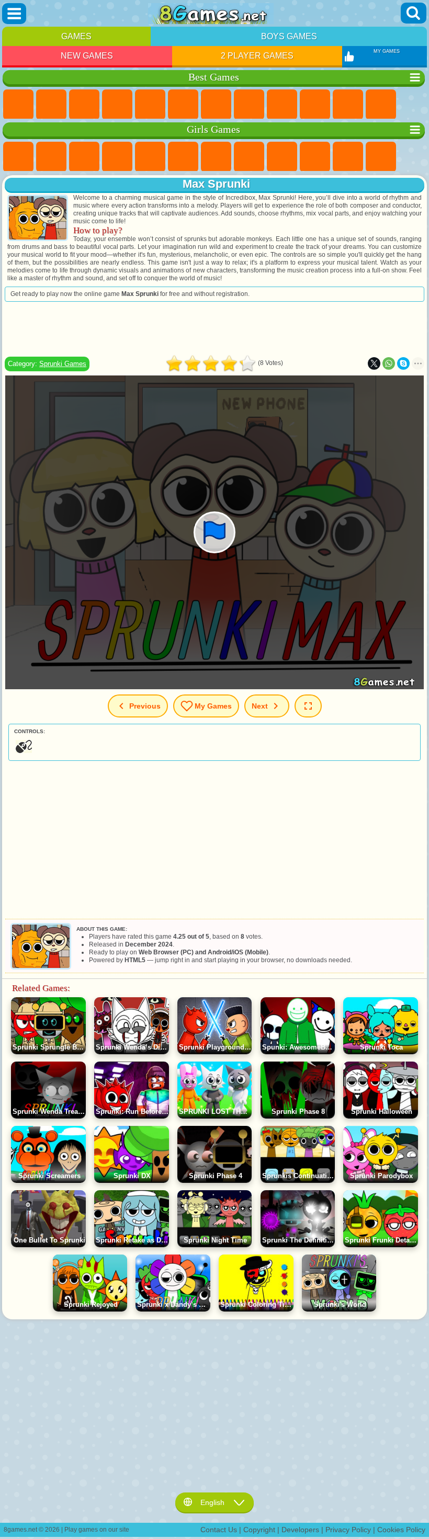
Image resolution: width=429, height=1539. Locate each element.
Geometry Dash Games (249, 104)
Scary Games (381, 104)
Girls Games (51, 104)
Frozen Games (315, 157)
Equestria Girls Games (51, 157)
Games (76, 36)
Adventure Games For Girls (216, 157)
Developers (300, 1529)
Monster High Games (183, 157)
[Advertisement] (214, 328)
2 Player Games (257, 55)
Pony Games (18, 157)
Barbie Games (117, 157)
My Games (213, 706)
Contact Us (218, 1529)
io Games (348, 104)
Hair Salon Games (381, 157)
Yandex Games (216, 104)
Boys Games (289, 36)
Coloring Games (249, 157)
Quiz (150, 157)
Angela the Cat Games (282, 157)
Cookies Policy (401, 1529)
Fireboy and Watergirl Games (84, 157)
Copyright (259, 1529)
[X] (374, 363)
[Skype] (403, 363)
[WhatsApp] (388, 363)
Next (260, 706)
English (212, 1502)
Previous (145, 706)
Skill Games (183, 104)
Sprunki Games (62, 364)
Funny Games (315, 104)
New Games (87, 55)
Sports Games (282, 104)
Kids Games (117, 104)
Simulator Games (84, 104)
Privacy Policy (348, 1529)
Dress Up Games (348, 157)
